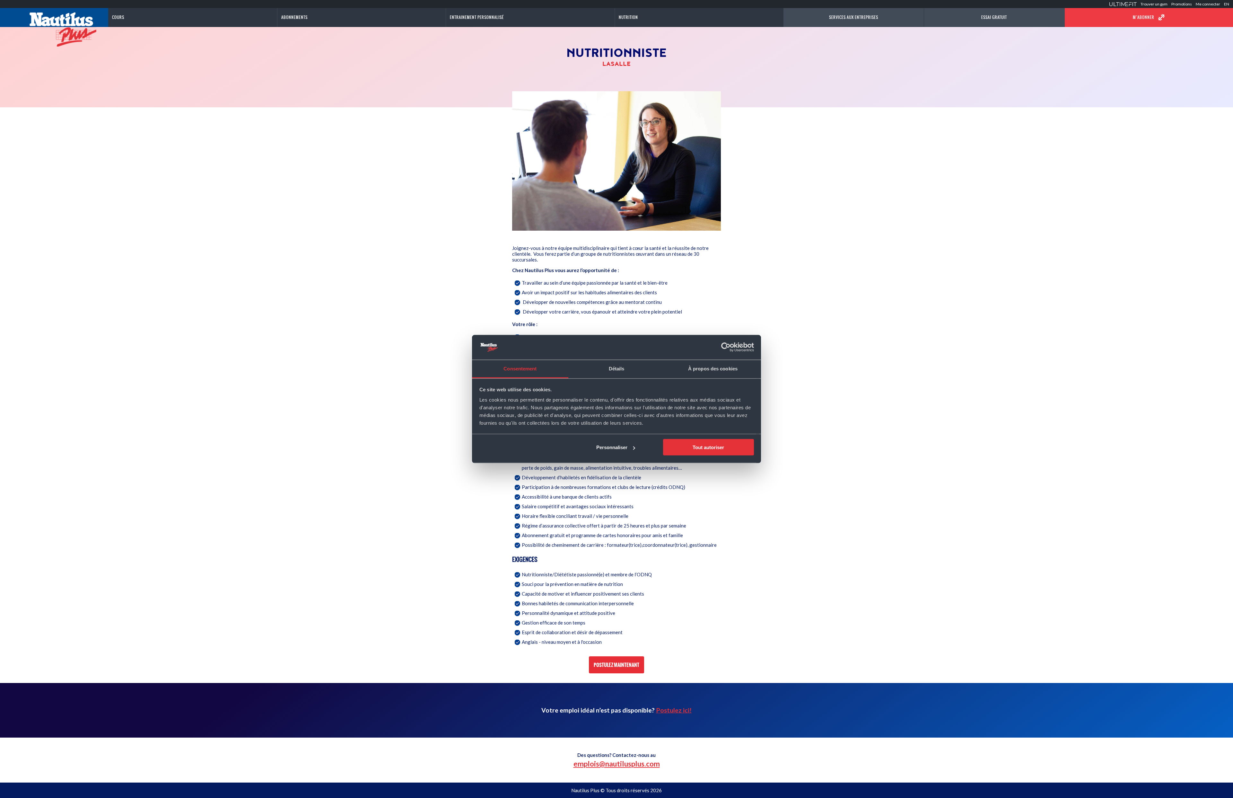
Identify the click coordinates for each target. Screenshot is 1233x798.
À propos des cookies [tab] (713, 368)
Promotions (1181, 4)
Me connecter (1208, 4)
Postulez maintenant (616, 665)
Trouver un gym (1154, 4)
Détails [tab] (617, 368)
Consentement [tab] (520, 368)
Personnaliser (611, 447)
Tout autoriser (708, 447)
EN (1226, 4)
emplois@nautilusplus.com (616, 763)
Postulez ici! (674, 710)
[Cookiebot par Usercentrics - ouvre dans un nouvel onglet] (726, 347)
